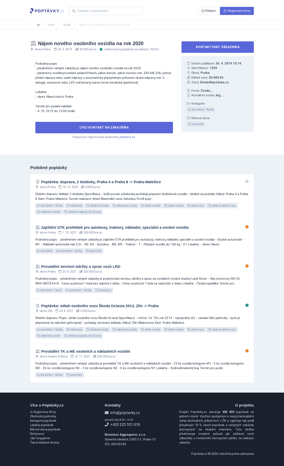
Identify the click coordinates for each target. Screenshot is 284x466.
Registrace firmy (44, 412)
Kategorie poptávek (43, 420)
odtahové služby (99, 205)
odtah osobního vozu (223, 205)
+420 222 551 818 (124, 424)
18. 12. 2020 (70, 187)
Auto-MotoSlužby (202, 109)
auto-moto (95, 251)
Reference (37, 433)
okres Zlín (46, 311)
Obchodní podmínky (43, 416)
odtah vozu (197, 205)
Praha (51, 24)
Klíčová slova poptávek (45, 429)
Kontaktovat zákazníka (218, 47)
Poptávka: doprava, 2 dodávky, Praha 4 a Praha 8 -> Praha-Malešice (101, 182)
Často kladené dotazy (44, 442)
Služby (67, 24)
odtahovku (76, 205)
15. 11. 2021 (82, 356)
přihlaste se (127, 137)
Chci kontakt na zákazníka (104, 127)
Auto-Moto (46, 251)
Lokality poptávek (41, 425)
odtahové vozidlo (50, 211)
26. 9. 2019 (65, 49)
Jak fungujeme (40, 438)
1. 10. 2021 (69, 232)
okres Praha (43, 49)
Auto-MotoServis (51, 290)
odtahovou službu (126, 205)
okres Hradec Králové (54, 356)
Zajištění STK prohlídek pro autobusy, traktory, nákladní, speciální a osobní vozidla (115, 227)
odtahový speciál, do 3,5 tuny (84, 211)
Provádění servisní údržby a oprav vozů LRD (80, 267)
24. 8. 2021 (66, 311)
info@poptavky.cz (124, 412)
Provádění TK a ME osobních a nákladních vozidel (85, 351)
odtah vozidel (175, 205)
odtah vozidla (152, 205)
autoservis (105, 290)
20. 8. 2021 (69, 271)
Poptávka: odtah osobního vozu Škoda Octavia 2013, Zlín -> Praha (100, 306)
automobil (197, 124)
